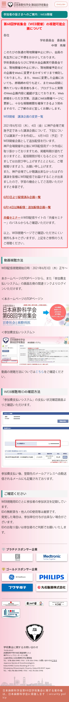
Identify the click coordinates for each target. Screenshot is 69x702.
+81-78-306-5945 (15, 670)
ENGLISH (61, 4)
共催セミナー (12, 217)
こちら (39, 371)
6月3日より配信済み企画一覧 (22, 197)
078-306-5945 (14, 660)
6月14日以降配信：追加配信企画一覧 (27, 207)
